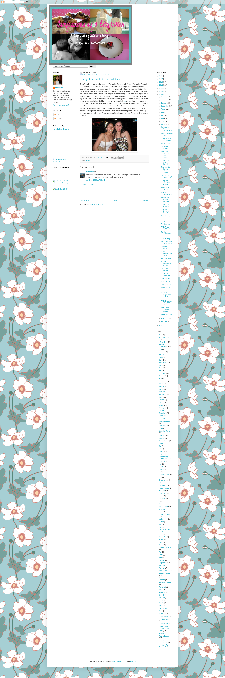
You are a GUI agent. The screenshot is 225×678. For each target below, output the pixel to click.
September (165, 106)
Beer (160, 370)
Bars (160, 365)
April (163, 121)
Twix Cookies (165, 224)
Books (161, 384)
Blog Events (163, 381)
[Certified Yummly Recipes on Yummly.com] (62, 183)
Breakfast (162, 392)
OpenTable (163, 537)
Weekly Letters (164, 636)
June (163, 115)
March (163, 124)
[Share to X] (117, 157)
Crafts (161, 428)
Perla (160, 545)
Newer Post (85, 201)
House (161, 496)
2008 (161, 325)
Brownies (162, 395)
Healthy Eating (164, 488)
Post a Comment (89, 184)
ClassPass (162, 416)
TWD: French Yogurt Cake (166, 228)
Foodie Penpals (164, 475)
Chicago (162, 408)
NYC (160, 524)
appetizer (162, 352)
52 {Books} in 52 (164, 337)
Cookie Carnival (164, 421)
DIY (160, 449)
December (165, 97)
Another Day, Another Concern (165, 199)
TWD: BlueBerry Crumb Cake (166, 177)
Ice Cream (162, 498)
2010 (161, 91)
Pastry (161, 542)
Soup (160, 606)
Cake (160, 397)
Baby (160, 360)
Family (161, 467)
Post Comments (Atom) (98, 205)
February (164, 318)
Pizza (161, 555)
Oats (160, 527)
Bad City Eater (166, 258)
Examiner (162, 461)
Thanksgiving (163, 616)
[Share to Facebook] (119, 157)
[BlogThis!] (115, 157)
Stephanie (59, 88)
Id (159, 501)
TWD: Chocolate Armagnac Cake (166, 303)
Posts (58, 115)
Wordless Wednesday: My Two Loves (166, 295)
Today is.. (164, 221)
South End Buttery (164, 148)
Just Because (163, 504)
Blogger (133, 661)
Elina (160, 454)
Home (115, 201)
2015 (161, 76)
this (124, 101)
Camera (161, 400)
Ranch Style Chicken (165, 188)
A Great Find (163, 342)
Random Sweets (164, 573)
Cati (160, 402)
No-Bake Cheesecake (166, 193)
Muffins (161, 522)
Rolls (160, 590)
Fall (160, 464)
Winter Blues (165, 281)
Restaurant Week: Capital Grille (166, 129)
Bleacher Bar (165, 144)
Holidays (162, 491)
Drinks (161, 451)
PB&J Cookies (166, 278)
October (164, 103)
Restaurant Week (165, 582)
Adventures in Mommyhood (163, 345)
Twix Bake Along (166, 315)
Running (162, 592)
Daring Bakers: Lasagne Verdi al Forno (166, 154)
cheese (161, 405)
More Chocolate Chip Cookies (166, 243)
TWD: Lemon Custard (165, 269)
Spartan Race (163, 608)
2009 (161, 94)
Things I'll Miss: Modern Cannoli (166, 162)
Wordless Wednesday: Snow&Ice (166, 263)
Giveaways (163, 480)
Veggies (161, 633)
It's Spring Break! (164, 247)
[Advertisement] (114, 193)
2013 (161, 82)
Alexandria (90, 172)
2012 (161, 85)
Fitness (161, 469)
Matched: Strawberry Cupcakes (165, 211)
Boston (161, 386)
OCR (160, 534)
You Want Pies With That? (164, 646)
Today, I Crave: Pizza (166, 288)
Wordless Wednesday (163, 641)
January (164, 321)
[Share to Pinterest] (122, 157)
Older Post (144, 201)
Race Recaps (163, 571)
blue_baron (117, 661)
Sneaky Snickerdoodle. (166, 234)
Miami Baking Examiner (61, 129)
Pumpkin (162, 568)
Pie (160, 552)
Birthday (162, 376)
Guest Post (162, 485)
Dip (160, 446)
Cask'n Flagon (166, 284)
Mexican (162, 509)
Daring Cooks (163, 443)
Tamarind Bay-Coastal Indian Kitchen (166, 170)
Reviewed (162, 587)
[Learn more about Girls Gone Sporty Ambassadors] (62, 160)
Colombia (162, 418)
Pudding (162, 565)
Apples (161, 355)
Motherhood (163, 519)
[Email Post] (106, 157)
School (161, 595)
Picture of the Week (165, 548)
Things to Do (163, 623)
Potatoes (162, 560)
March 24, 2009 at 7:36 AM (95, 180)
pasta (161, 540)
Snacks (161, 603)
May (162, 118)
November (165, 100)
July (162, 112)
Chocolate (162, 413)
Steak (161, 611)
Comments (60, 119)
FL (160, 472)
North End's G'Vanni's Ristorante (165, 310)
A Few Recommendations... (166, 253)
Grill (160, 483)
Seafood (162, 598)
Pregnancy (162, 563)
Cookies (162, 426)
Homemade (163, 493)
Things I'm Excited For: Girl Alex (100, 79)
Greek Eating (165, 239)
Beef (160, 368)
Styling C (162, 614)
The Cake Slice (164, 619)
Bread (161, 389)
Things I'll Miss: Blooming (166, 205)
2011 (161, 88)
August (163, 109)
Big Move (89, 160)
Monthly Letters (164, 515)
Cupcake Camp (164, 431)
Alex (160, 349)
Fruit (160, 477)
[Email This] (112, 157)
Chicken (162, 410)
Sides (161, 600)
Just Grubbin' (163, 506)
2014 (161, 79)
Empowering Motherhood (163, 458)
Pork (160, 557)
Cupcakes (162, 435)
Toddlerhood (163, 626)
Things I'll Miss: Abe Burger (166, 140)
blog (160, 378)
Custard (161, 438)
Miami (161, 512)
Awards (161, 357)
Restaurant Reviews (163, 579)
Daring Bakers (164, 441)
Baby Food (162, 363)
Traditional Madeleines (166, 274)
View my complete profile (61, 105)
